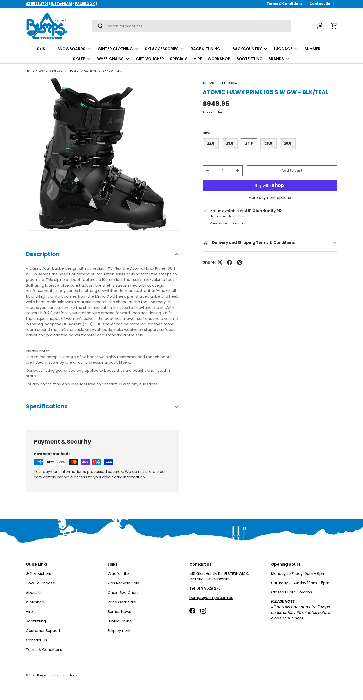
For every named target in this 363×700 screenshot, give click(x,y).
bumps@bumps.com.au (211, 597)
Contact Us (319, 3)
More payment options (270, 197)
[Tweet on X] (220, 262)
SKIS (41, 48)
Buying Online (120, 621)
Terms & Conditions (284, 3)
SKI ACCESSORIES (162, 48)
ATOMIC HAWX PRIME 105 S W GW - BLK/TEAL (95, 70)
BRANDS (276, 58)
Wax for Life (118, 573)
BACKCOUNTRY (247, 48)
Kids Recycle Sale (123, 583)
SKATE (79, 58)
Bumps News (119, 611)
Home (30, 70)
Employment (119, 630)
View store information (228, 223)
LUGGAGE (283, 48)
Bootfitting (36, 621)
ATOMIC (209, 83)
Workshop (35, 602)
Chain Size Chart (123, 592)
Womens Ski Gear (51, 70)
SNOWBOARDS (71, 48)
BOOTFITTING (249, 58)
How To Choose (40, 583)
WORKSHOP (219, 58)
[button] (334, 26)
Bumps (41, 675)
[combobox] (191, 26)
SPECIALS (179, 58)
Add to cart (292, 170)
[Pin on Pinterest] (239, 262)
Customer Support (43, 630)
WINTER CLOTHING (115, 48)
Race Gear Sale (122, 602)
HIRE (198, 58)
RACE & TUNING (205, 48)
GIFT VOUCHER (150, 58)
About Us (34, 592)
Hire (29, 611)
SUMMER (312, 48)
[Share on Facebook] (230, 262)
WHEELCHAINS (110, 58)
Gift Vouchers (38, 573)
